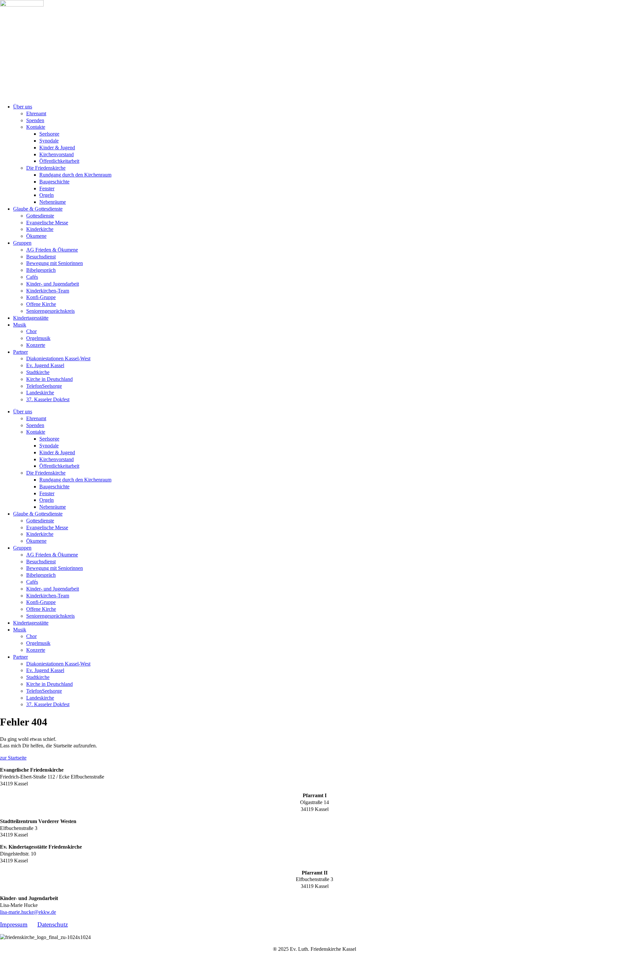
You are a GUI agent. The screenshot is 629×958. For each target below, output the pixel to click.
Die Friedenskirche (46, 168)
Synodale (49, 140)
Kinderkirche (39, 229)
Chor (31, 331)
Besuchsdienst (41, 256)
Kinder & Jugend (57, 147)
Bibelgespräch (41, 270)
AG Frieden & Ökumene (52, 250)
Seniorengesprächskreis (50, 311)
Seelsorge (49, 134)
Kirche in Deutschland (49, 379)
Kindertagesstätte (30, 318)
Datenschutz (52, 924)
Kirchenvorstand (56, 154)
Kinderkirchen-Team (47, 290)
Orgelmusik (38, 338)
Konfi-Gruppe (41, 297)
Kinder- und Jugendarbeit (52, 284)
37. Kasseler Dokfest (47, 399)
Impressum (14, 924)
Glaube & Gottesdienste (38, 209)
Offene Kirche (41, 304)
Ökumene (36, 236)
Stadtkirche (37, 372)
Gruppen (22, 243)
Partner (20, 352)
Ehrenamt (36, 113)
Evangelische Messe (47, 222)
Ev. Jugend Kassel (45, 365)
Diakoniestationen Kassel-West (58, 358)
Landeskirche (40, 392)
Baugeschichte (54, 181)
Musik (19, 325)
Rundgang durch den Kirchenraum (75, 175)
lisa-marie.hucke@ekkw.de (28, 912)
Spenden (35, 120)
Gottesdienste (40, 215)
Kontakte (35, 127)
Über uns (22, 106)
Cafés (32, 277)
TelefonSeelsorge (44, 386)
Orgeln (46, 195)
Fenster (46, 188)
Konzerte (35, 345)
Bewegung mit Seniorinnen (54, 263)
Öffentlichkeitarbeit (59, 161)
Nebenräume (52, 202)
